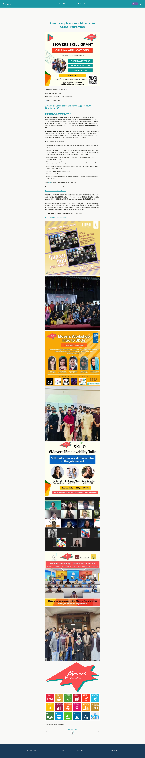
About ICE (62, 3)
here (49, 182)
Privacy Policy (65, 750)
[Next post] (99, 732)
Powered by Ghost (114, 750)
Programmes (71, 3)
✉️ (46, 100)
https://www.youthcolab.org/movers (55, 191)
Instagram (78, 751)
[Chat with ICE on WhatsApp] (140, 4)
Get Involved (81, 3)
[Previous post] (46, 732)
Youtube (82, 751)
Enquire (135, 3)
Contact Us (72, 750)
